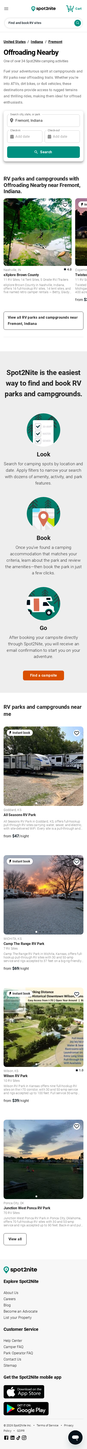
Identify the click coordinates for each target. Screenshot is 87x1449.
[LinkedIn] (13, 1438)
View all (15, 1239)
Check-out (54, 130)
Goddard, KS (12, 810)
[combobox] (42, 120)
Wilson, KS (11, 1071)
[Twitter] (18, 1438)
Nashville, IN (12, 270)
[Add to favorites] (65, 205)
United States (15, 42)
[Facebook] (7, 1438)
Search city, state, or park (25, 114)
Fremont (55, 42)
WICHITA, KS (13, 939)
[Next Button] (78, 765)
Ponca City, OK (14, 1203)
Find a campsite (43, 675)
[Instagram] (24, 1438)
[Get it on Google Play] (43, 1408)
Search (46, 152)
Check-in (15, 130)
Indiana (37, 42)
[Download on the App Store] (43, 1391)
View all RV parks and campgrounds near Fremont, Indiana (43, 320)
